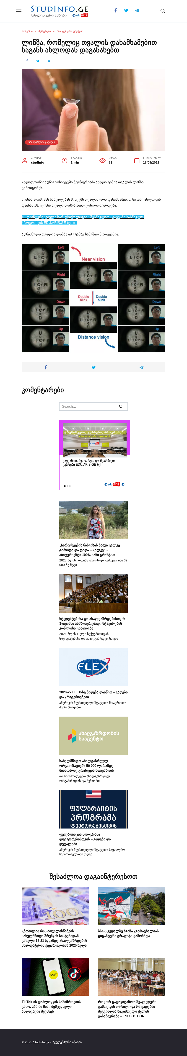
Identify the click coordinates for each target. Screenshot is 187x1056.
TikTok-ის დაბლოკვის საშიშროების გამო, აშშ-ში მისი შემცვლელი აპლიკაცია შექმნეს (51, 1006)
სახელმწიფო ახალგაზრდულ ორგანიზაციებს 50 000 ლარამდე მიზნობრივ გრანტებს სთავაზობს (86, 765)
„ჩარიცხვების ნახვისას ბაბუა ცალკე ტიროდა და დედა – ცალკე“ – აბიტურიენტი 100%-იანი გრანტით (89, 549)
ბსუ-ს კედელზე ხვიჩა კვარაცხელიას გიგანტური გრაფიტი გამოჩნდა (128, 933)
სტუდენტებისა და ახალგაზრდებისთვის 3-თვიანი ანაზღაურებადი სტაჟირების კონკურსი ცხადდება (92, 623)
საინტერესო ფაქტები (42, 142)
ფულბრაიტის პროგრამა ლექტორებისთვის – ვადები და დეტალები (85, 839)
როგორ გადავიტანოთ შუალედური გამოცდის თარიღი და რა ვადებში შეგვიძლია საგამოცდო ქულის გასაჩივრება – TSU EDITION (127, 1009)
